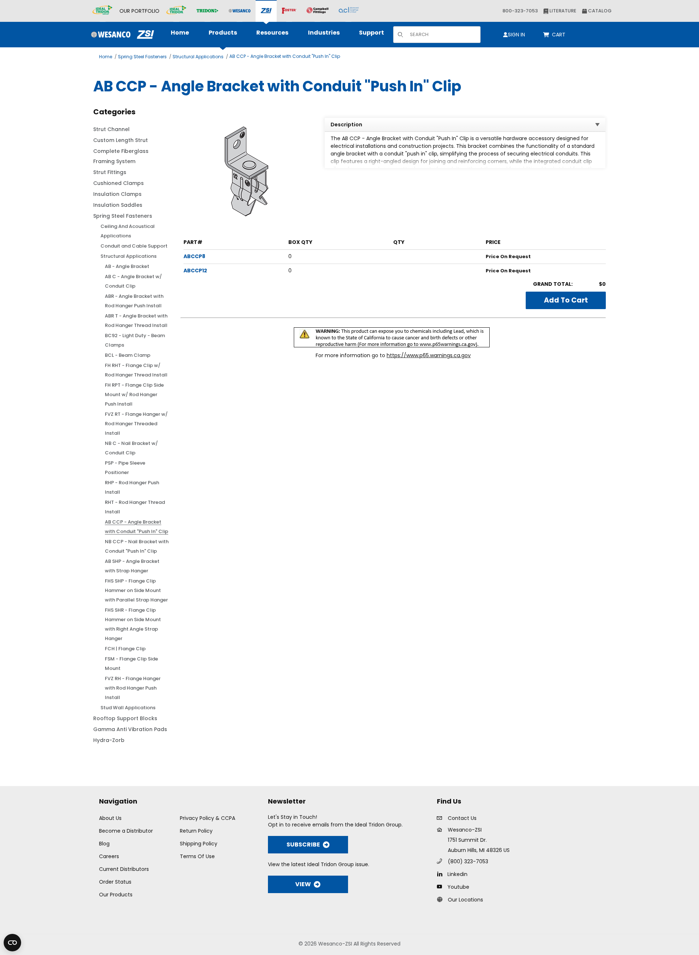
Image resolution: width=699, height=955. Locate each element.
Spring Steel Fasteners (142, 57)
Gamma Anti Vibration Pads (130, 729)
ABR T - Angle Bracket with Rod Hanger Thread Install (136, 320)
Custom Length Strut (120, 140)
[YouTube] (441, 886)
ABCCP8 (194, 256)
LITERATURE (562, 10)
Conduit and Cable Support (133, 245)
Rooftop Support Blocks (125, 718)
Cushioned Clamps (118, 183)
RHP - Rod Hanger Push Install (132, 487)
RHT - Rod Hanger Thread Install (135, 507)
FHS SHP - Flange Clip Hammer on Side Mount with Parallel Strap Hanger (136, 590)
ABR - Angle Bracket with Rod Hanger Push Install (134, 301)
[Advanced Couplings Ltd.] (349, 11)
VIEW (303, 884)
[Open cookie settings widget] (12, 942)
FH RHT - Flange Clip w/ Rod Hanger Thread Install (136, 370)
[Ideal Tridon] (176, 10)
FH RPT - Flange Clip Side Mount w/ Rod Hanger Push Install (134, 394)
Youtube (458, 887)
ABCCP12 (195, 270)
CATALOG (599, 10)
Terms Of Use (197, 856)
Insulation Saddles (117, 205)
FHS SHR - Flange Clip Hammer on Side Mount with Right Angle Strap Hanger (133, 624)
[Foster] (289, 11)
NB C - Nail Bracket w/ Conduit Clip (131, 448)
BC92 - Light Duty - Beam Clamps (135, 340)
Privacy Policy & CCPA (207, 818)
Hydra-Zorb (109, 740)
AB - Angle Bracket (127, 266)
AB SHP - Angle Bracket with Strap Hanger (132, 566)
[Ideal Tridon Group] (102, 11)
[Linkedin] (441, 873)
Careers (109, 856)
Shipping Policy (198, 843)
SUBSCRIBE (303, 844)
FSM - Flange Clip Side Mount (131, 663)
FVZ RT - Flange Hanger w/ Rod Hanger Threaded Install (136, 424)
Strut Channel (111, 129)
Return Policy (196, 830)
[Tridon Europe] (207, 11)
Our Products (116, 894)
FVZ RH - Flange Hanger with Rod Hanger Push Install (133, 688)
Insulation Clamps (117, 194)
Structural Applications (198, 57)
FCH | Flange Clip (125, 648)
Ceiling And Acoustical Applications (127, 231)
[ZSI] (266, 11)
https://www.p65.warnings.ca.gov (429, 355)
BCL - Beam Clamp (127, 355)
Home (105, 57)
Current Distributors (124, 869)
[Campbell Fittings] (317, 11)
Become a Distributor (126, 830)
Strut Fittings (109, 172)
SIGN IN (516, 34)
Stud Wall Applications (127, 707)
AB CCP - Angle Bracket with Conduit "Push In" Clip (284, 56)
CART (560, 34)
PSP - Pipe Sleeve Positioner (125, 467)
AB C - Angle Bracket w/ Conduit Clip (133, 281)
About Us (110, 818)
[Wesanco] (239, 11)
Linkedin (457, 874)
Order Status (115, 881)
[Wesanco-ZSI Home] (120, 34)
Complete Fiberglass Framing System (121, 156)
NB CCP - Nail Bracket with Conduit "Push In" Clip (137, 546)
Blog (104, 843)
